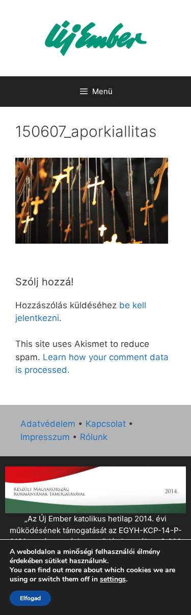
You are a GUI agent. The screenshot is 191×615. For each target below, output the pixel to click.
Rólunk (93, 437)
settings (113, 579)
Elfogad (30, 598)
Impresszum (45, 437)
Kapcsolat (106, 424)
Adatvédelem (47, 424)
